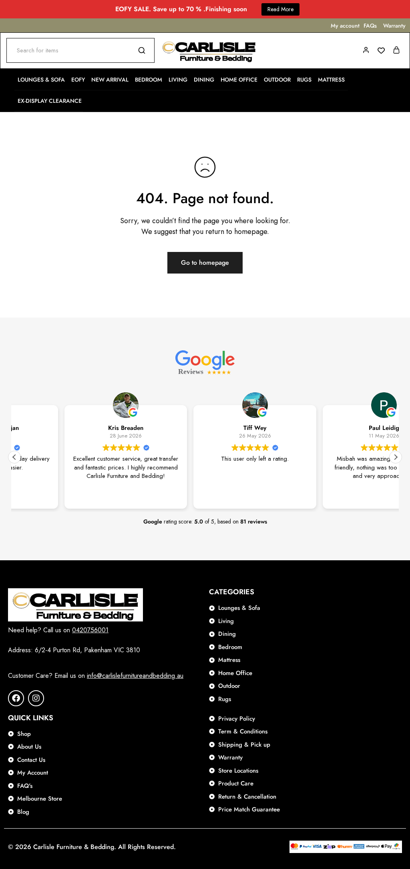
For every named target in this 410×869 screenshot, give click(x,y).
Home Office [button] (239, 80)
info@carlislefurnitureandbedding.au (135, 675)
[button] (396, 457)
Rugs (304, 80)
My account (345, 25)
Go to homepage (205, 262)
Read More (280, 9)
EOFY (78, 80)
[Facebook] (16, 698)
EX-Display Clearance (50, 101)
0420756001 (90, 630)
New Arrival (110, 80)
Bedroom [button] (148, 80)
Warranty (394, 25)
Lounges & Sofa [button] (41, 80)
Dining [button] (204, 80)
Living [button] (178, 80)
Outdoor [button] (277, 80)
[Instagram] (36, 698)
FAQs (370, 25)
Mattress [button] (331, 80)
